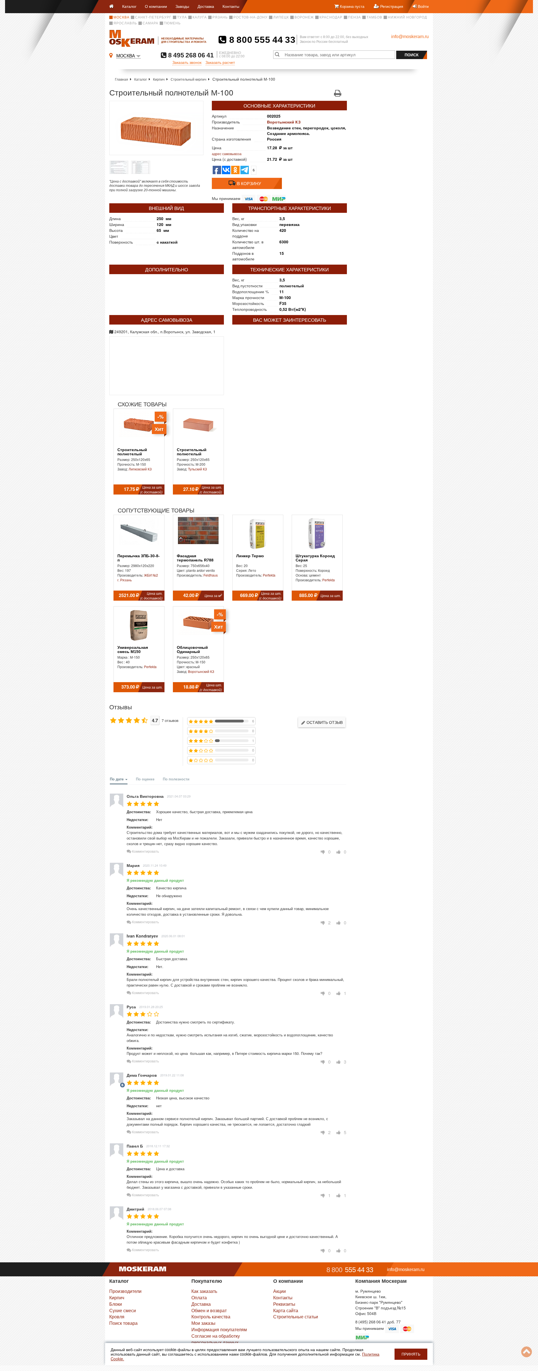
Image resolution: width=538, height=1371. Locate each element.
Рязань (220, 17)
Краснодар (330, 17)
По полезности (176, 779)
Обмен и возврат (209, 1310)
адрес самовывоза (227, 153)
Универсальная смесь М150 (132, 649)
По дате (117, 779)
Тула (182, 17)
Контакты (230, 6)
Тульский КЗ (197, 469)
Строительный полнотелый (132, 452)
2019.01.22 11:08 (172, 1075)
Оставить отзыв (324, 722)
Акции (279, 1291)
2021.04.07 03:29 (179, 796)
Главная (121, 79)
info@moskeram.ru (410, 36)
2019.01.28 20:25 (151, 1006)
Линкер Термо (250, 556)
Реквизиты (284, 1304)
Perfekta (269, 575)
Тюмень (172, 23)
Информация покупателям (219, 1329)
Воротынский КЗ (284, 122)
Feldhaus (210, 575)
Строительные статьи (295, 1316)
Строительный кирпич (188, 79)
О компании (156, 6)
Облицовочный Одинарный (192, 649)
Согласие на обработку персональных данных (215, 1339)
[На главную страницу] (113, 6)
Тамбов (374, 17)
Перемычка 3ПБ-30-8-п (138, 558)
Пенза (354, 17)
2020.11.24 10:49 (154, 865)
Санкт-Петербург (153, 17)
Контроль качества (210, 1316)
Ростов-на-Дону (250, 17)
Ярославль (125, 23)
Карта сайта (285, 1310)
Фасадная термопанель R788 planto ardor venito (195, 560)
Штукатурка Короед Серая (315, 558)
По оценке (145, 779)
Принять (411, 1354)
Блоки (115, 1304)
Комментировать (145, 851)
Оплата (199, 1297)
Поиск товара (123, 1323)
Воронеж (304, 17)
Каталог (129, 6)
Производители (125, 1291)
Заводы (182, 6)
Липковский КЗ (140, 469)
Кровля (116, 1316)
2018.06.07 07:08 (159, 1209)
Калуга (200, 17)
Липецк (281, 17)
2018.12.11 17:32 (158, 1146)
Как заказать (204, 1291)
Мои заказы (203, 1323)
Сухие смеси (122, 1310)
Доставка (206, 6)
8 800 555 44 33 (261, 39)
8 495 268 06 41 (190, 55)
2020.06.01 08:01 (173, 936)
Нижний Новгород (407, 17)
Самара (150, 23)
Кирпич (158, 79)
